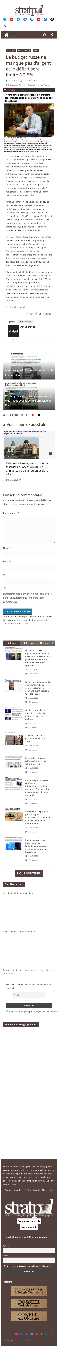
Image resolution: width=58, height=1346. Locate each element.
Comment (47, 643)
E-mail (7, 561)
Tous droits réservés (42, 1340)
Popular (30, 643)
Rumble (9, 973)
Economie (11, 51)
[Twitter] (13, 339)
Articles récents (24, 322)
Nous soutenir (29, 1227)
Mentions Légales (22, 1190)
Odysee (49, 970)
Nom (6, 548)
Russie (36, 51)
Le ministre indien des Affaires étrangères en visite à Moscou (35, 761)
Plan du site (47, 1190)
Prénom (6, 1246)
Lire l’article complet (15, 307)
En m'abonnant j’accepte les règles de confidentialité (29, 1266)
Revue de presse (24, 51)
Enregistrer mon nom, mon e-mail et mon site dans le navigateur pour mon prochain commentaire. (27, 598)
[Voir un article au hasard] (51, 35)
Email (5, 1256)
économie (32, 85)
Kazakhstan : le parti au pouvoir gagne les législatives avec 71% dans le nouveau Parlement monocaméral (37, 817)
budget (24, 85)
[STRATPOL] (6, 35)
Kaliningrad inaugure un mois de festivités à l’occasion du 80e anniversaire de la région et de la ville (24, 468)
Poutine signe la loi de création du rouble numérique (29, 370)
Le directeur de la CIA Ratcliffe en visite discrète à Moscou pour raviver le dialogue (37, 714)
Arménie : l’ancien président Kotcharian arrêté (35, 738)
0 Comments (13, 85)
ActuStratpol (27, 81)
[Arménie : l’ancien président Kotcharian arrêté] (14, 738)
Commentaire (11, 513)
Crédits (36, 1190)
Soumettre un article (29, 1221)
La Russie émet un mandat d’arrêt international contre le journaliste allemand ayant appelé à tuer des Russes (38, 688)
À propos (11, 322)
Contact (8, 1190)
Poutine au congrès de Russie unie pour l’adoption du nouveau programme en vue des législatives (36, 846)
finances (39, 85)
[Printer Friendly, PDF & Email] (38, 314)
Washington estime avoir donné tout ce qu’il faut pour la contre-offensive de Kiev (28, 398)
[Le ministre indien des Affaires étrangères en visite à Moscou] (14, 761)
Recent (13, 643)
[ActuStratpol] (13, 327)
